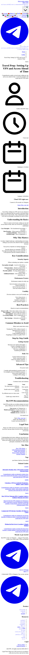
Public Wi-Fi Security (19, 451)
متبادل (22, 622)
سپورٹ (26, 5)
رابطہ (23, 632)
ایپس (13, 4)
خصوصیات (23, 4)
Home (23, 51)
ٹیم (24, 635)
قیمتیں (17, 4)
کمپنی (23, 637)
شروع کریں (20, 49)
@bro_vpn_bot (21, 418)
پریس (23, 638)
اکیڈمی (8, 4)
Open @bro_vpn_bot (22, 205)
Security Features (20, 454)
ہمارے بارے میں (20, 631)
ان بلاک (23, 625)
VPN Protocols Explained (18, 450)
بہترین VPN (21, 627)
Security (23, 613)
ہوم (27, 4)
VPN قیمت (22, 628)
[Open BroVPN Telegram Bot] (14, 603)
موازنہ (3, 4)
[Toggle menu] (20, 46)
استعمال (22, 624)
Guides (23, 54)
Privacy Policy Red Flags (18, 452)
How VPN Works (20, 448)
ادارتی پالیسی (20, 634)
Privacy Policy (21, 644)
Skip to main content (23, 1)
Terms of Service (21, 646)
